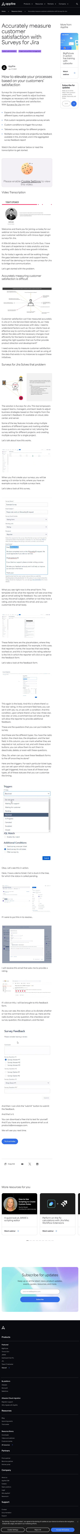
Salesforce (5, 1391)
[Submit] (74, 103)
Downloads (5, 1435)
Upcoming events (7, 1421)
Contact (4, 1509)
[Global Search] (77, 4)
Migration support (7, 1402)
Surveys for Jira (14, 105)
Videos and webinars (8, 1438)
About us (4, 1477)
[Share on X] (29, 1164)
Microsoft (5, 1388)
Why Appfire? (6, 1493)
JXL (3, 1361)
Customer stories (7, 1441)
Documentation (6, 1512)
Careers (4, 1484)
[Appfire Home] (8, 4)
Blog (3, 1418)
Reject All (38, 1530)
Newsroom (5, 1496)
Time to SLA (5, 1351)
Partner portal (6, 1464)
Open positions (6, 1487)
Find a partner (6, 1458)
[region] (40, 1526)
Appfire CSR (5, 1480)
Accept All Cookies (62, 1530)
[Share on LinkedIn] (37, 1164)
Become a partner (7, 1461)
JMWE (4, 1355)
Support (4, 1516)
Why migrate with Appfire (10, 1405)
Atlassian (4, 1385)
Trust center (5, 1424)
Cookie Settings (13, 1530)
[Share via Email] (22, 1164)
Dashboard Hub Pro (8, 1358)
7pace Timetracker (7, 1364)
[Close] (77, 1521)
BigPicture (5, 1348)
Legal (3, 1490)
